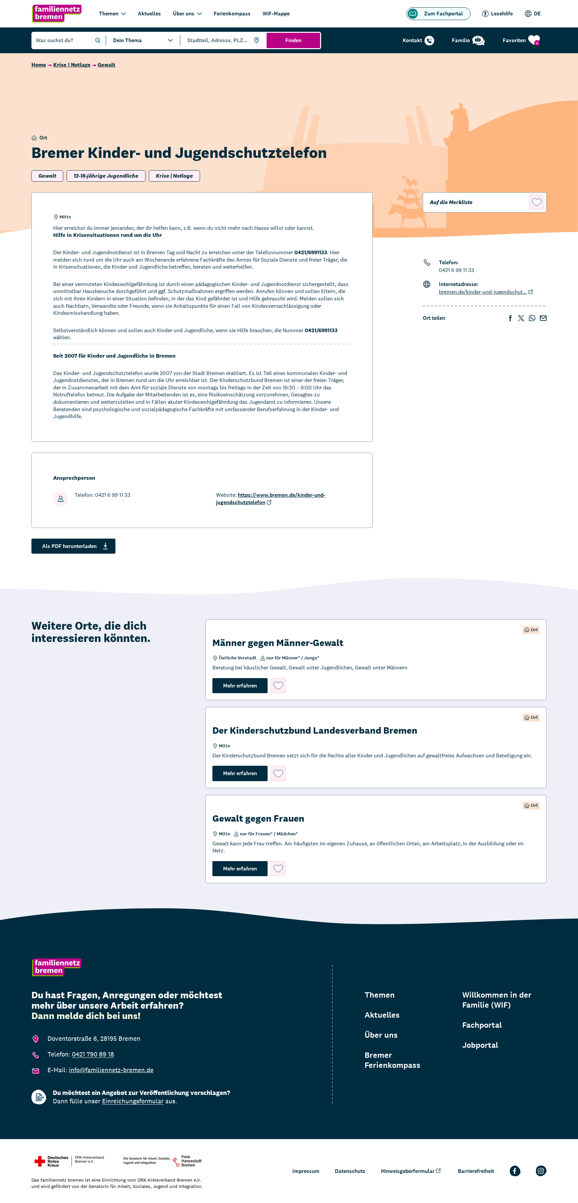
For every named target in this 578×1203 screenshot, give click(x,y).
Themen (108, 13)
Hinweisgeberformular (408, 1171)
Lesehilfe (502, 13)
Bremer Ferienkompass (392, 1060)
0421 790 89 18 (93, 1054)
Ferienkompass (232, 13)
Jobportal (480, 1045)
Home (38, 64)
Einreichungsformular (133, 1101)
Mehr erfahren (245, 685)
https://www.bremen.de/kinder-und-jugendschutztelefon (270, 498)
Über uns (183, 13)
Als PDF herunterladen (69, 546)
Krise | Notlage (72, 64)
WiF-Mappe (276, 13)
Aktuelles (149, 13)
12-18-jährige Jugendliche (106, 175)
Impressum (305, 1171)
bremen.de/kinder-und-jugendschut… (483, 291)
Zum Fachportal (443, 13)
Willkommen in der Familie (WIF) (497, 1000)
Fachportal (482, 1025)
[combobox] (222, 40)
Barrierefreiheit (476, 1171)
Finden (293, 40)
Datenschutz (350, 1171)
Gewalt (106, 64)
